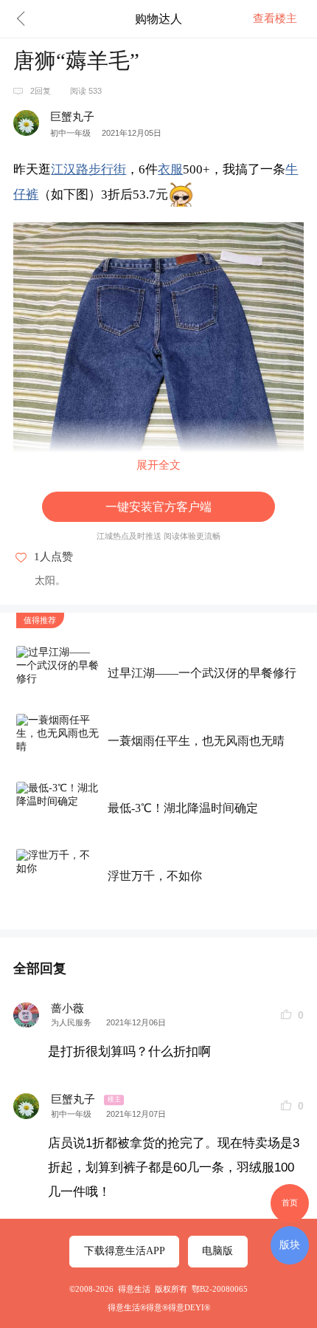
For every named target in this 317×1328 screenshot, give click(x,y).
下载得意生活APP (124, 1250)
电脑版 (217, 1250)
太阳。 (50, 580)
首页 (290, 1202)
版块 (289, 1244)
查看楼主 (275, 18)
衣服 (170, 169)
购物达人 (158, 18)
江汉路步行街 (88, 169)
